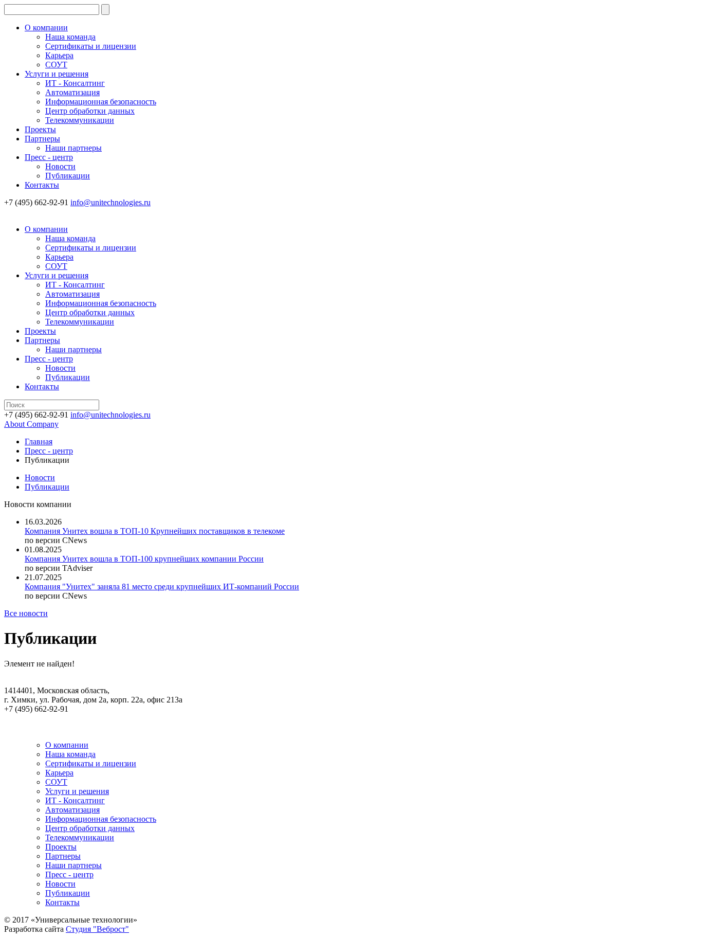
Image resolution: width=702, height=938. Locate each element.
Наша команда (70, 36)
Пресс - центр (49, 157)
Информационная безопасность (100, 101)
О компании (46, 27)
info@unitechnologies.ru (110, 202)
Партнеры (42, 138)
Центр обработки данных (90, 110)
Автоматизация (72, 92)
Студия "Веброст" (97, 929)
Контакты (42, 185)
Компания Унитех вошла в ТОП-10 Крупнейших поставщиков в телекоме (155, 531)
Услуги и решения (56, 73)
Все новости (26, 613)
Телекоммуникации (79, 120)
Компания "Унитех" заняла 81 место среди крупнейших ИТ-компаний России (162, 586)
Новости (60, 166)
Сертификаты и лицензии (90, 46)
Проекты (40, 129)
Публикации (67, 175)
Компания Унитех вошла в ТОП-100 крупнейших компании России (144, 558)
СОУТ (56, 64)
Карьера (59, 55)
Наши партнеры (73, 147)
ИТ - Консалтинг (75, 83)
